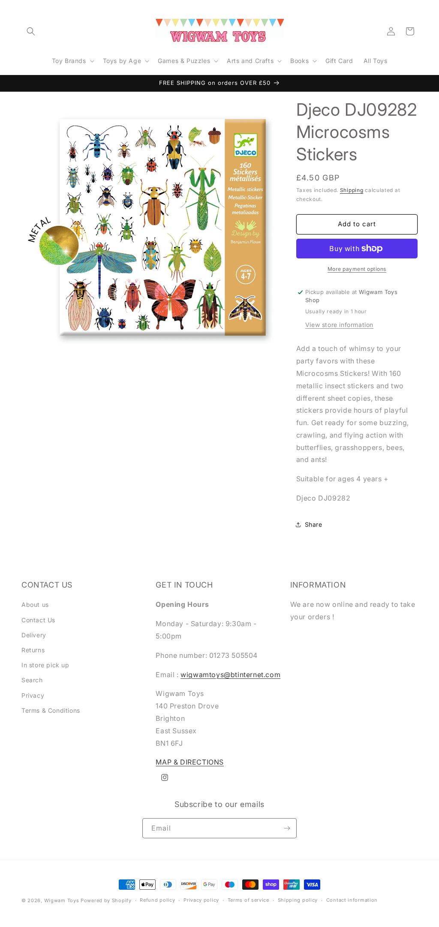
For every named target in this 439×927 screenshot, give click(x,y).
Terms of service (248, 900)
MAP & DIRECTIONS (190, 762)
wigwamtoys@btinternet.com (230, 674)
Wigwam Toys (61, 900)
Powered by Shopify (106, 900)
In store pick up (45, 665)
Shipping (352, 190)
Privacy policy (201, 900)
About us (35, 604)
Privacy (32, 695)
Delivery (33, 635)
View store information (339, 324)
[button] (30, 31)
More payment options (357, 269)
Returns (33, 650)
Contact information (352, 900)
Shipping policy (298, 900)
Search (32, 680)
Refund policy (157, 900)
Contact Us (38, 620)
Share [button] (313, 524)
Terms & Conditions (50, 710)
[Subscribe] (286, 828)
